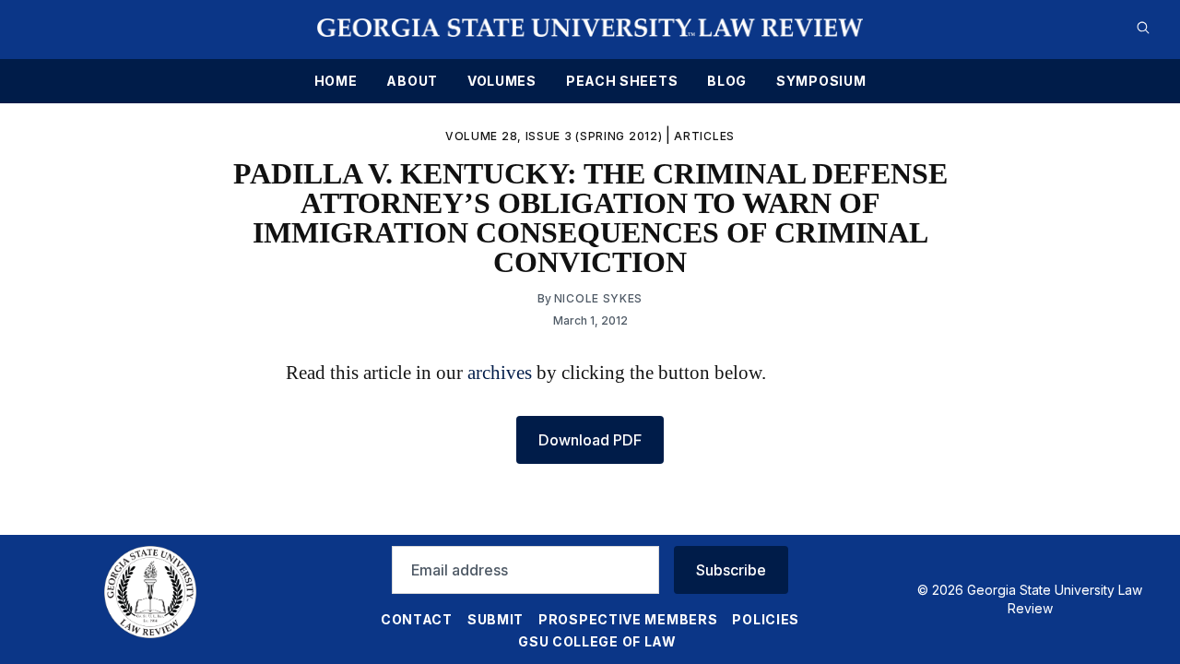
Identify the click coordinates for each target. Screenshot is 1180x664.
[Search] (1143, 27)
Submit (495, 619)
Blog (727, 81)
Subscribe (731, 570)
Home (336, 81)
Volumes (502, 81)
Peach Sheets (622, 81)
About (412, 81)
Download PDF (590, 440)
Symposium (821, 81)
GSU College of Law (597, 641)
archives (499, 372)
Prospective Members (627, 619)
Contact (417, 619)
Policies (765, 619)
